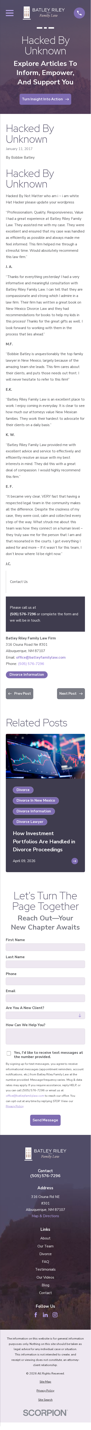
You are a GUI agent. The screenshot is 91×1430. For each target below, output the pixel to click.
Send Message (45, 1120)
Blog (45, 1285)
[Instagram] (55, 1314)
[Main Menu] (9, 13)
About (45, 1238)
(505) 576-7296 (23, 614)
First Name (15, 940)
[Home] (44, 13)
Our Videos (45, 1277)
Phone (11, 974)
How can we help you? (25, 1025)
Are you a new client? (25, 1008)
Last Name (15, 957)
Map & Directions (45, 1216)
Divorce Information (27, 674)
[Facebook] (35, 1314)
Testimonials (45, 1269)
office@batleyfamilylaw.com (41, 657)
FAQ (45, 1261)
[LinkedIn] (45, 1314)
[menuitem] (45, 1382)
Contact (45, 1293)
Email (10, 991)
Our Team (45, 1246)
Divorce (45, 1254)
